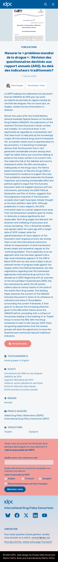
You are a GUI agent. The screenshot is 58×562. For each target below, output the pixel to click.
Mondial (8, 402)
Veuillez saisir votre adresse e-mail (20, 458)
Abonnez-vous (15, 489)
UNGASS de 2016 (13, 376)
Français (29, 478)
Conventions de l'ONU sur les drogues (23, 373)
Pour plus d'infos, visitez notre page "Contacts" (28, 542)
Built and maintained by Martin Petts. (36, 558)
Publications (29, 47)
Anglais (8, 431)
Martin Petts (9, 558)
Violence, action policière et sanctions (23, 383)
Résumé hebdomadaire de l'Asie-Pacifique (27, 484)
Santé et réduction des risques (20, 386)
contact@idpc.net (41, 537)
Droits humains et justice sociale (20, 389)
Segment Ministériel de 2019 (18, 380)
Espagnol (33, 431)
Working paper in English (16, 360)
